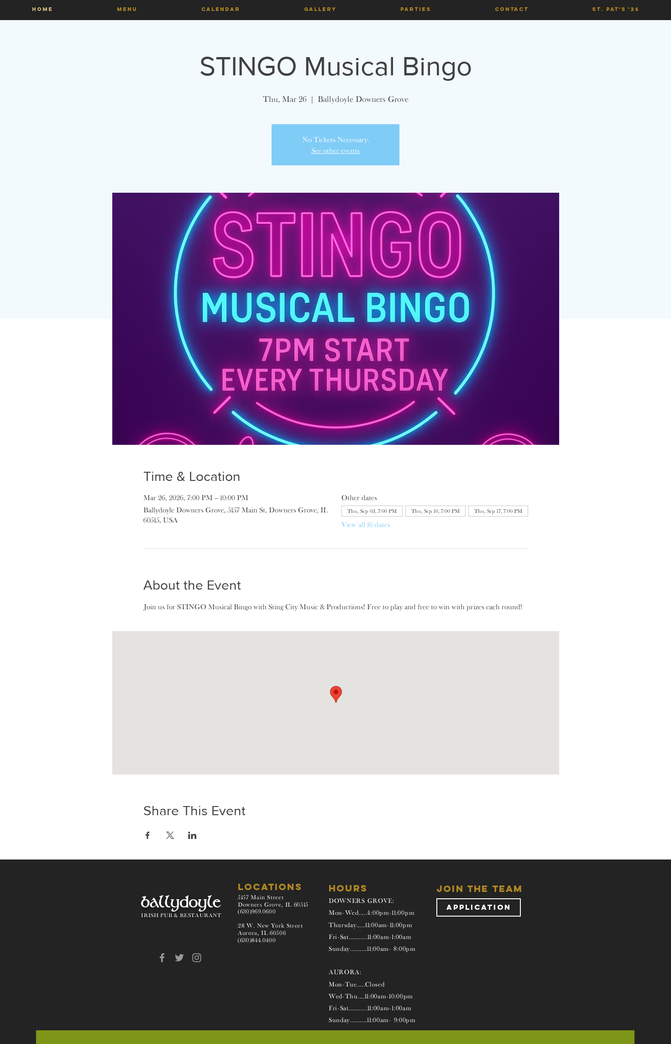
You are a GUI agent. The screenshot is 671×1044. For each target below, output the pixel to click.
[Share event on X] (170, 835)
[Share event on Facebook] (147, 835)
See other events (335, 150)
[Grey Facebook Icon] (162, 958)
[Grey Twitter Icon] (179, 958)
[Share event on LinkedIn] (192, 835)
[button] (127, 9)
